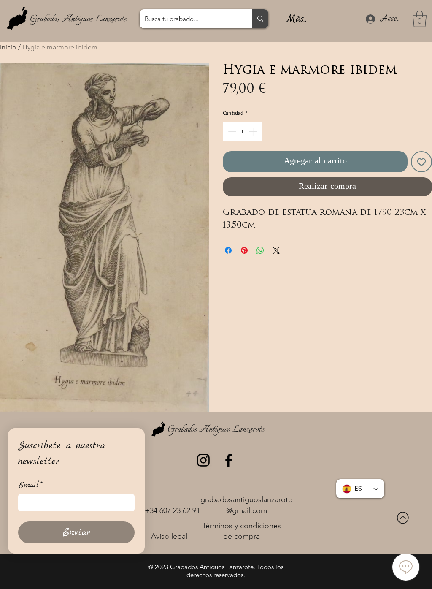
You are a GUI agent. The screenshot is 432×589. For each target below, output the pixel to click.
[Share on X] (276, 250)
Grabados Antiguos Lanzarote (78, 19)
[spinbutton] (242, 131)
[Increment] (253, 131)
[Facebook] (228, 460)
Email (30, 485)
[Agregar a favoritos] (421, 161)
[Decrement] (231, 131)
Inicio (8, 47)
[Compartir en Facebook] (228, 250)
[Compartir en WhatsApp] (260, 250)
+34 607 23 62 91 (172, 510)
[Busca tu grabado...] (260, 18)
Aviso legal (169, 536)
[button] (420, 19)
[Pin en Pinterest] (244, 250)
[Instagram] (203, 460)
